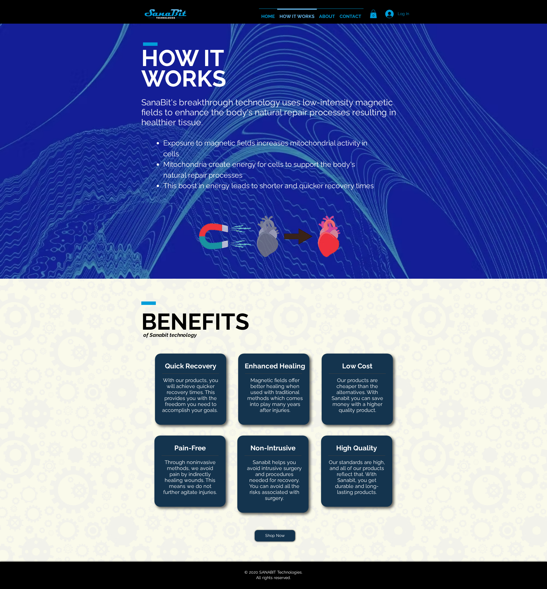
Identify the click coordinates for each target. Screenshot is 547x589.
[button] (373, 14)
